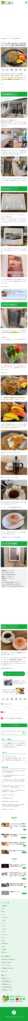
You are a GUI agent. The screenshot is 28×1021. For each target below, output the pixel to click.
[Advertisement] (14, 20)
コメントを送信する (14, 725)
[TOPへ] (14, 1012)
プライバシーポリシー (6, 965)
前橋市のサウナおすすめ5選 (8, 809)
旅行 (3, 908)
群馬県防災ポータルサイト (7, 990)
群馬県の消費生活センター (7, 981)
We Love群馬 (3, 38)
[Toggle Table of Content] (2, 87)
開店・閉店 (4, 952)
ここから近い (5, 917)
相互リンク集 (5, 971)
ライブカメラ (5, 934)
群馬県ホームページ (6, 978)
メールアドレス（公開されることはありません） (13, 718)
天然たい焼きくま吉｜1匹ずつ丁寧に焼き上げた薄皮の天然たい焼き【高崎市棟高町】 (13, 771)
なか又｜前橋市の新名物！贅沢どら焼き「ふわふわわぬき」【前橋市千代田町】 (13, 776)
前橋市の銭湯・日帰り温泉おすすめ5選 (10, 801)
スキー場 (4, 929)
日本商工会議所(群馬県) (7, 987)
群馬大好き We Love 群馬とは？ (8, 959)
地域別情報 (4, 905)
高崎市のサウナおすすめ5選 (8, 794)
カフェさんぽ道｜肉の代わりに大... (16, 38)
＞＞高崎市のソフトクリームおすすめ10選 (10, 537)
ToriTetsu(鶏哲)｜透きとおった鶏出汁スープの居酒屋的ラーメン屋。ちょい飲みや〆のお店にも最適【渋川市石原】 (13, 781)
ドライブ (4, 931)
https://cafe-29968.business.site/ (15, 586)
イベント (4, 923)
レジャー (4, 914)
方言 (3, 937)
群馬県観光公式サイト (6, 984)
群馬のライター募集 (6, 962)
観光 (3, 911)
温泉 (3, 940)
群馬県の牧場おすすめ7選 (8, 798)
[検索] (23, 733)
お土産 (3, 920)
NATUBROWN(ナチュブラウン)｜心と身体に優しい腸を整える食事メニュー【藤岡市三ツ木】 (13, 791)
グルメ (8, 38)
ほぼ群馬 (4, 949)
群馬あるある (5, 943)
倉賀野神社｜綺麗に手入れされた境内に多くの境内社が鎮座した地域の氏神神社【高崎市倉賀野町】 (13, 805)
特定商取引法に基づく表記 (7, 968)
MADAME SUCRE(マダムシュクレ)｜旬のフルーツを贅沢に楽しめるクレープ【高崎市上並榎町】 (13, 786)
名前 (4, 712)
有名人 (3, 946)
